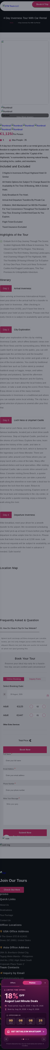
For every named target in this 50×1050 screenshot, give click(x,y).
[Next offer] (44, 1039)
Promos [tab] (32, 983)
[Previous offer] (6, 1039)
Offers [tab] (12, 983)
